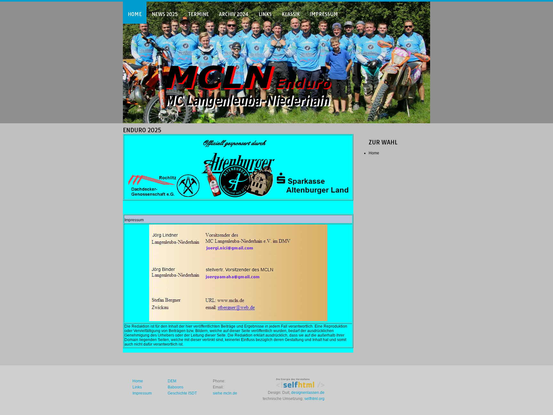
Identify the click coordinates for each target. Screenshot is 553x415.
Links (265, 14)
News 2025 (165, 14)
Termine (198, 14)
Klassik (291, 14)
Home (135, 14)
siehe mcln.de (225, 393)
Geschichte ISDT (182, 393)
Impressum (324, 14)
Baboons (175, 387)
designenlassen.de (308, 392)
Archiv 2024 (234, 14)
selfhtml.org (314, 398)
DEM (172, 381)
